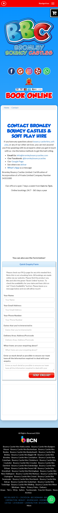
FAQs (15, 490)
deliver (23, 164)
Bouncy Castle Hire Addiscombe (16, 446)
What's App (13, 167)
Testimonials (31, 490)
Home (6, 107)
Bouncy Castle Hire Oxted (25, 476)
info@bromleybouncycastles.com (32, 155)
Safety (22, 490)
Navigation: (44, 3)
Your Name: (9, 295)
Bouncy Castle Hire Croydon (25, 463)
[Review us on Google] (20, 71)
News (23, 487)
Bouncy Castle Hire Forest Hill (23, 468)
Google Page (17, 161)
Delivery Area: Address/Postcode (19, 335)
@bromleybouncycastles (34, 158)
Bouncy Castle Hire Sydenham (23, 482)
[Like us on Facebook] (11, 71)
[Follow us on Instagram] (29, 71)
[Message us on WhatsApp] (46, 71)
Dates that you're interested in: (18, 325)
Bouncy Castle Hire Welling (22, 484)
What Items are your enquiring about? (21, 345)
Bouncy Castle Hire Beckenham (24, 449)
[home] (3, 3)
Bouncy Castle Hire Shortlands (25, 479)
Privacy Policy (32, 487)
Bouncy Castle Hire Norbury (27, 474)
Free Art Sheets (45, 490)
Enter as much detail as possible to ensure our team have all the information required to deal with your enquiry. (27, 358)
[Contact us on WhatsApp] (51, 499)
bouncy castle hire (41, 141)
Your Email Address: (13, 305)
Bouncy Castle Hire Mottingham (25, 471)
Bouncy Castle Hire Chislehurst (25, 460)
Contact (14, 107)
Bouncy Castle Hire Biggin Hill (23, 455)
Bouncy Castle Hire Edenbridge (24, 465)
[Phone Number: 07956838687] (29, 96)
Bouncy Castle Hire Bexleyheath (23, 452)
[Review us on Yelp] (37, 71)
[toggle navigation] (53, 3)
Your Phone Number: (13, 315)
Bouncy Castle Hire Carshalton (24, 457)
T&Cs (9, 490)
